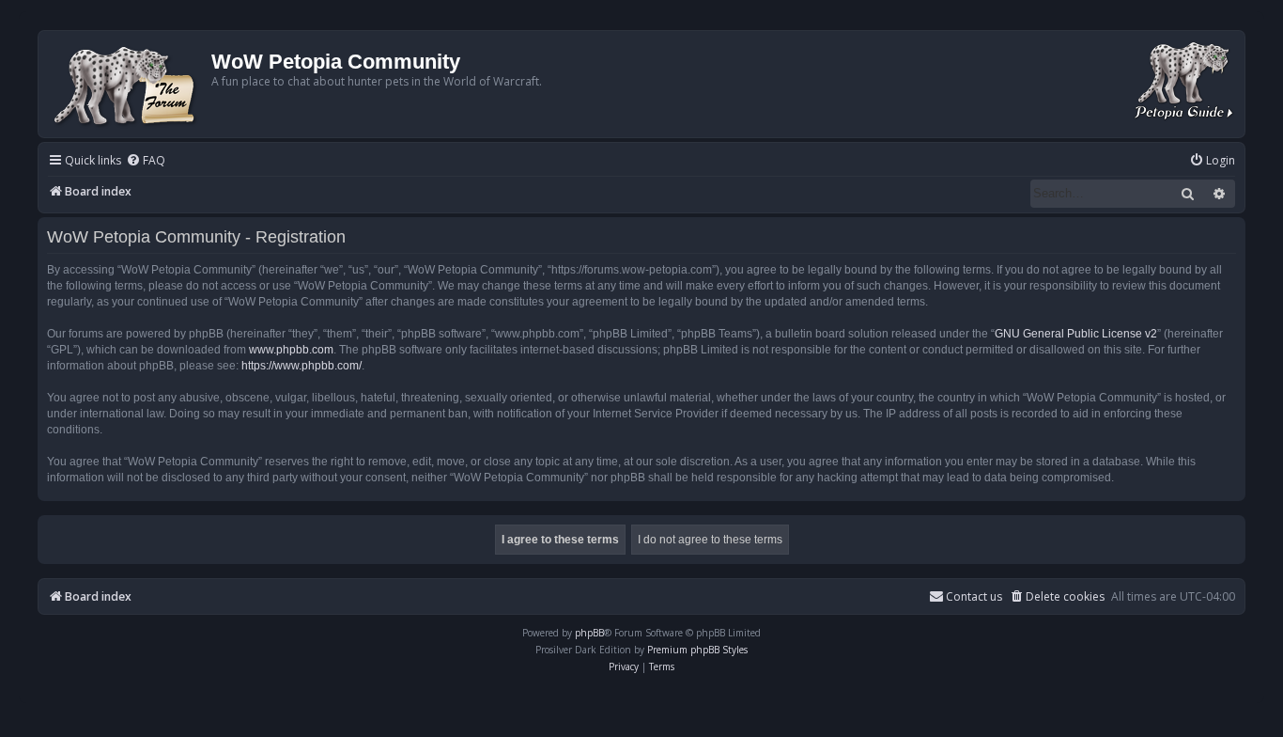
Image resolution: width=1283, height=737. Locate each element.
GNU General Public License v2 (1076, 333)
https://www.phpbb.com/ (301, 365)
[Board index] (127, 84)
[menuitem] (145, 161)
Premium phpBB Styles (697, 649)
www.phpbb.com (291, 349)
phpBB (589, 632)
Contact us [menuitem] (974, 596)
